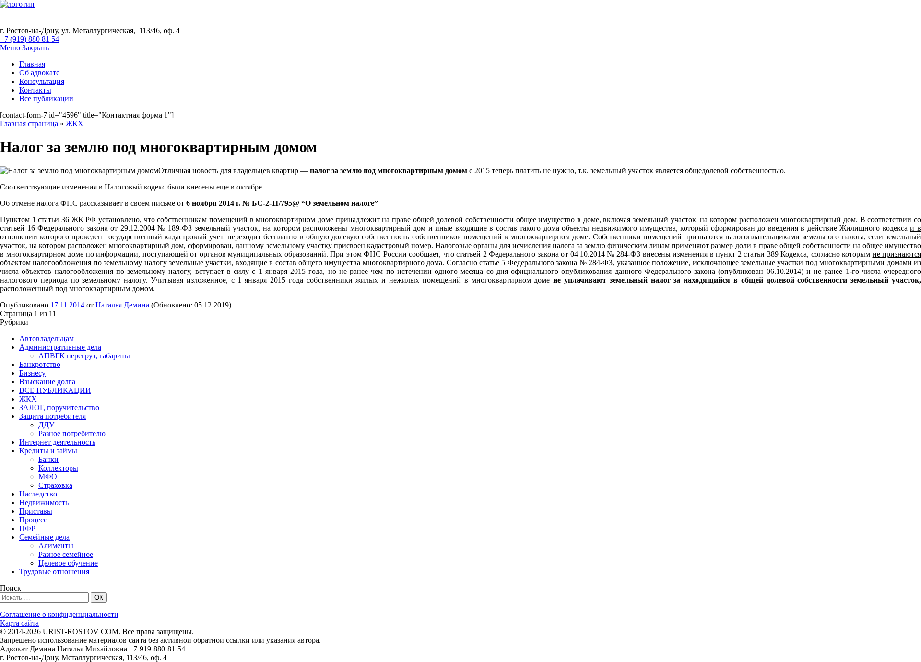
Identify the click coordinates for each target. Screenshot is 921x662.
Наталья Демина (122, 305)
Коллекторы (58, 468)
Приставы (35, 511)
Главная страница (29, 123)
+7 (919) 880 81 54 (29, 39)
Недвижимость (44, 502)
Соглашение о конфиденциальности (59, 614)
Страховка (55, 485)
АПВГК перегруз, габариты (84, 356)
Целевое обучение (68, 563)
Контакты (35, 90)
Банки (48, 459)
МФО (47, 477)
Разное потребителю (72, 433)
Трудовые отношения (54, 571)
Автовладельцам (46, 338)
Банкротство (39, 364)
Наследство (38, 494)
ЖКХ (74, 123)
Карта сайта (19, 623)
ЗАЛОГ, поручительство (59, 407)
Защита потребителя (52, 416)
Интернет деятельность (57, 442)
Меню (10, 48)
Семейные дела (44, 537)
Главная (32, 64)
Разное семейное (65, 554)
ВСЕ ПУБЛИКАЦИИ (55, 390)
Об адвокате (39, 73)
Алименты (55, 546)
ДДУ (46, 425)
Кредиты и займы (48, 451)
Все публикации (46, 99)
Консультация (41, 81)
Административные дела (60, 347)
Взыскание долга (47, 382)
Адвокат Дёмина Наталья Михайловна (164, 17)
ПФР (27, 528)
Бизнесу (32, 373)
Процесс (33, 520)
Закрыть (35, 48)
